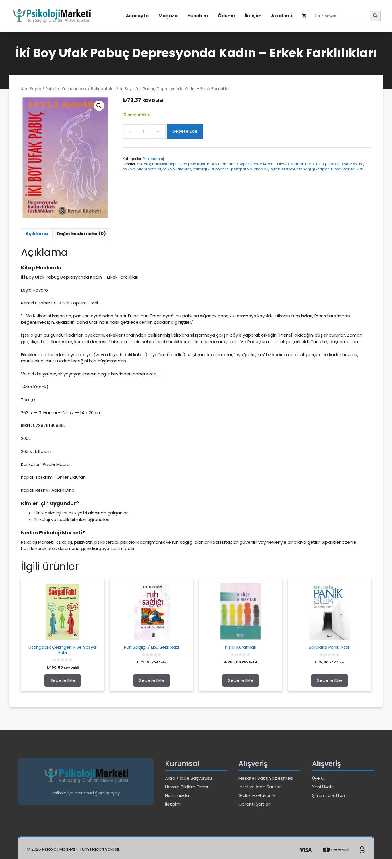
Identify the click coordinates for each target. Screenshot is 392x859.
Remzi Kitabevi (282, 169)
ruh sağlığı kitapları (313, 169)
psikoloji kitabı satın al (142, 169)
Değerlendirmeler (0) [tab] (81, 234)
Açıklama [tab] (37, 234)
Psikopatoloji (103, 89)
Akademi (281, 15)
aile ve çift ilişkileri (152, 163)
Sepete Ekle (184, 131)
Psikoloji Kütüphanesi (66, 89)
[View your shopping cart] (304, 15)
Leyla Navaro (352, 163)
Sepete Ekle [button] (62, 680)
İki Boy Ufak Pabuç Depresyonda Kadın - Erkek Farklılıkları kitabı (260, 163)
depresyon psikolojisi (186, 163)
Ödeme (226, 15)
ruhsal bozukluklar (347, 169)
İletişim (253, 15)
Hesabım (197, 15)
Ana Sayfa (31, 89)
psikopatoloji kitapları (249, 169)
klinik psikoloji (327, 163)
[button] (99, 106)
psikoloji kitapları (176, 169)
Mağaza (168, 15)
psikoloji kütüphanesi (211, 169)
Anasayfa (137, 15)
